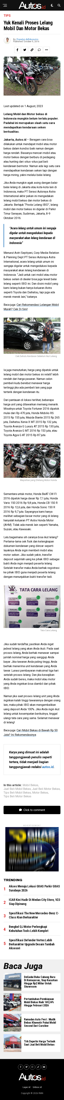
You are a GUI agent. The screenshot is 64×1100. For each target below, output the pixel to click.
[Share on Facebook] (17, 50)
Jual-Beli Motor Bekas (46, 789)
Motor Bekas (40, 792)
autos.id (48, 767)
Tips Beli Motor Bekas (17, 796)
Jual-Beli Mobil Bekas (17, 789)
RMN (41, 1093)
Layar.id (26, 1087)
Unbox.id (37, 1087)
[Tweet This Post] (25, 50)
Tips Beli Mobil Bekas (17, 792)
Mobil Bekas (30, 785)
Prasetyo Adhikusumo (27, 39)
